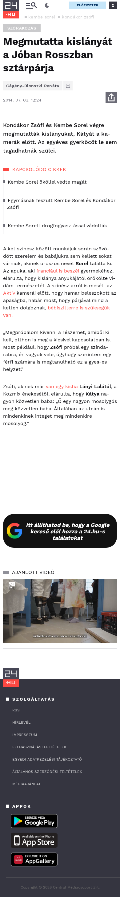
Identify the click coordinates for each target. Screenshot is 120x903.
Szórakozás (21, 28)
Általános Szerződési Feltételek (47, 772)
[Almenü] (31, 5)
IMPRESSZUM (24, 735)
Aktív (9, 293)
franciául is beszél (57, 271)
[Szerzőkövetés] (68, 85)
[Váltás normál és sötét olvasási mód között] (47, 5)
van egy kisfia (62, 386)
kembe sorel (41, 16)
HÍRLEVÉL (21, 722)
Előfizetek (87, 5)
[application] (60, 611)
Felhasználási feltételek (39, 747)
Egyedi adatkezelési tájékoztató (47, 759)
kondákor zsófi (78, 16)
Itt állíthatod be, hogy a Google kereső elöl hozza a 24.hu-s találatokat (67, 531)
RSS (16, 710)
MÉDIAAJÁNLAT (26, 784)
